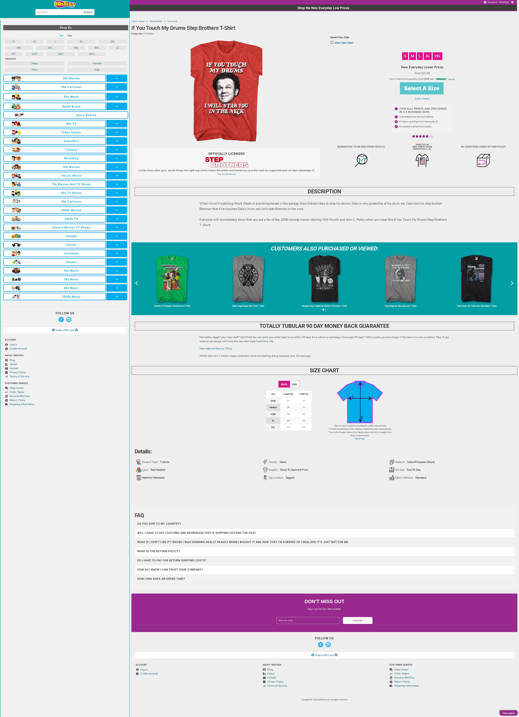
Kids (97, 69)
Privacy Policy (18, 372)
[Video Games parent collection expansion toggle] (116, 132)
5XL (76, 48)
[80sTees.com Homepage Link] (65, 7)
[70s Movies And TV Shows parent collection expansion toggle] (116, 184)
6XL (97, 48)
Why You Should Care (226, 174)
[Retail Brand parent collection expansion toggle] (116, 106)
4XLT (92, 54)
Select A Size (421, 88)
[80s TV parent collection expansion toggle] (116, 123)
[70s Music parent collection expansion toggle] (116, 279)
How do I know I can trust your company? (170, 569)
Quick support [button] (509, 713)
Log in (13, 344)
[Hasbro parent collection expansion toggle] (116, 262)
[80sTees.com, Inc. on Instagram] (69, 319)
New (34, 69)
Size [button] (61, 35)
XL (81, 41)
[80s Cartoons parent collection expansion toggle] (116, 87)
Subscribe (357, 620)
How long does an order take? (161, 578)
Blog (12, 360)
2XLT (34, 54)
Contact (14, 368)
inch (284, 384)
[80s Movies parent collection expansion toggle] (116, 78)
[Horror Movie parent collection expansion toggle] (116, 175)
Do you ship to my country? (159, 523)
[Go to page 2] (325, 309)
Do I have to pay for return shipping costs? (172, 560)
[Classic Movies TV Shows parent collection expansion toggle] (116, 227)
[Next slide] (512, 283)
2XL (112, 41)
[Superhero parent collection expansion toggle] (116, 141)
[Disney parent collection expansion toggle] (116, 244)
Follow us (65, 313)
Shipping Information (22, 404)
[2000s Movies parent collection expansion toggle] (116, 210)
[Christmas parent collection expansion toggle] (116, 253)
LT (118, 48)
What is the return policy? (158, 551)
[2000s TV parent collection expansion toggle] (116, 218)
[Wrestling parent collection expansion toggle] (116, 158)
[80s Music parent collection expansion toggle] (116, 96)
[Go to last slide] (137, 283)
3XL (18, 48)
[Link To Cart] (512, 2)
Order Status (17, 392)
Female (97, 63)
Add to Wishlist (422, 98)
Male (34, 63)
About (13, 364)
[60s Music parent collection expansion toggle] (116, 288)
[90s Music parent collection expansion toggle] (116, 270)
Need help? (360, 438)
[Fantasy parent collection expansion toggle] (116, 149)
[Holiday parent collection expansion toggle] (116, 236)
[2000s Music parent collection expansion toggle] (116, 296)
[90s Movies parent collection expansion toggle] (116, 167)
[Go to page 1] (323, 310)
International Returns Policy (215, 348)
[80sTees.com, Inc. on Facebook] (61, 319)
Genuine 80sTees (20, 396)
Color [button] (69, 35)
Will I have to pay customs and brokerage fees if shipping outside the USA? (196, 533)
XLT (13, 54)
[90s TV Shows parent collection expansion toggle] (116, 193)
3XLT (60, 54)
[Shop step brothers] (226, 166)
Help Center (17, 388)
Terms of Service (19, 376)
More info (267, 341)
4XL (50, 48)
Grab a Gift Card (65, 330)
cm (294, 384)
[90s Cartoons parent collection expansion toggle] (116, 201)
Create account (18, 348)
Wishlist (504, 2)
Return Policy (17, 400)
